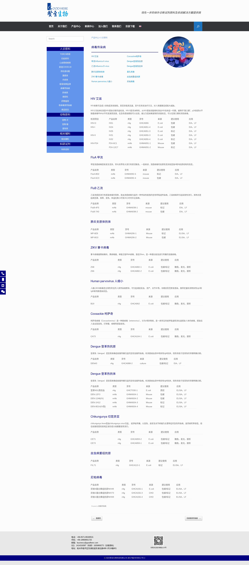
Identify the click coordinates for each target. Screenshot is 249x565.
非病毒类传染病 (194, 518)
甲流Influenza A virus (100, 61)
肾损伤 (65, 97)
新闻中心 (89, 26)
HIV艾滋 (94, 56)
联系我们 (116, 26)
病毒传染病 (102, 506)
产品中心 (76, 26)
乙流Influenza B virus (100, 66)
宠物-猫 (65, 124)
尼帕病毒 (130, 81)
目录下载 (130, 26)
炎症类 (65, 80)
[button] (198, 26)
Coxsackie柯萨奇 (134, 56)
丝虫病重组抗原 (133, 77)
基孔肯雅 (130, 72)
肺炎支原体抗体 (97, 72)
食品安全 (65, 109)
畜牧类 (65, 128)
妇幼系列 (65, 58)
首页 (51, 26)
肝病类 (65, 92)
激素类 (97, 518)
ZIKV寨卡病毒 (97, 77)
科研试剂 (65, 149)
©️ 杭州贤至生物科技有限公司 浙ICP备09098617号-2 (124, 558)
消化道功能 (65, 71)
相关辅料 (65, 139)
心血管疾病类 (65, 63)
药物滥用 (65, 101)
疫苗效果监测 (65, 84)
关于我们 (62, 26)
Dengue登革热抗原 (135, 61)
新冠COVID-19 (65, 67)
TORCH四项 (65, 54)
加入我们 (103, 26)
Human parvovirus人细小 (101, 81)
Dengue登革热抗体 (135, 66)
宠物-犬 (65, 120)
